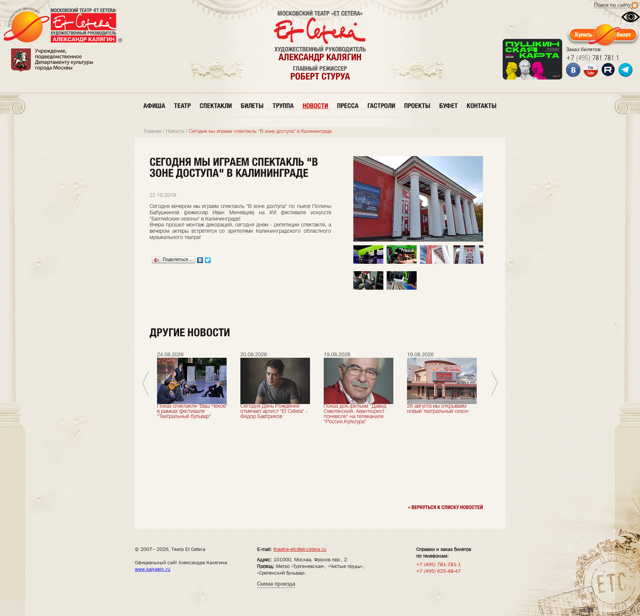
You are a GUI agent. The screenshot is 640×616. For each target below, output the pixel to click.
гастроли (381, 106)
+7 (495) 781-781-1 (438, 564)
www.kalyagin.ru (152, 569)
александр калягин (320, 57)
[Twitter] (208, 260)
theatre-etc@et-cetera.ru (299, 549)
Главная (152, 131)
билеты (252, 106)
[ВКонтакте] (200, 260)
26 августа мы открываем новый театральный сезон (438, 409)
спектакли (216, 106)
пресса (348, 106)
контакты (482, 106)
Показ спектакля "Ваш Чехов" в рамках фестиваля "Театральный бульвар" (192, 411)
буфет (448, 106)
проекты (417, 106)
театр (182, 106)
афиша (154, 106)
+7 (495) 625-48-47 (438, 571)
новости (315, 106)
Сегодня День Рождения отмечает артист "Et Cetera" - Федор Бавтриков (273, 411)
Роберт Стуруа (320, 76)
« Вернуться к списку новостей (445, 507)
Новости (175, 131)
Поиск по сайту (612, 5)
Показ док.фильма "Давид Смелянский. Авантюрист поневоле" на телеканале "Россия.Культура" (355, 414)
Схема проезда (276, 584)
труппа (283, 106)
